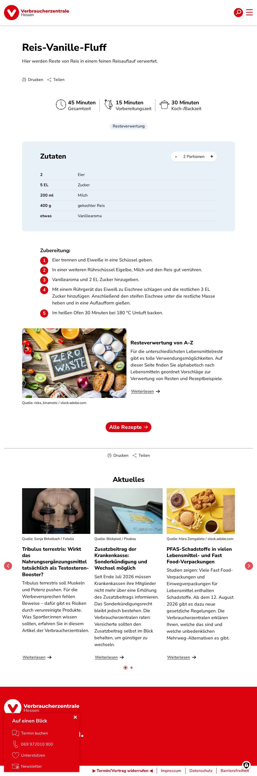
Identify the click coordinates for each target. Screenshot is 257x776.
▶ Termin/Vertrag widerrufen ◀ (123, 770)
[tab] (125, 668)
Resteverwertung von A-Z (162, 342)
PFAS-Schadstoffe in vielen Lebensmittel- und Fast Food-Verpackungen (199, 555)
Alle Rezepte (125, 427)
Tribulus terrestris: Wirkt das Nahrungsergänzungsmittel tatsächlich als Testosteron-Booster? (55, 562)
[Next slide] (249, 566)
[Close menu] (75, 717)
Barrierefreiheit (235, 770)
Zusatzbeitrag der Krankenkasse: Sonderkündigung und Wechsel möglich (120, 559)
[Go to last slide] (8, 566)
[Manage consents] (246, 765)
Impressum (171, 770)
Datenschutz (200, 770)
